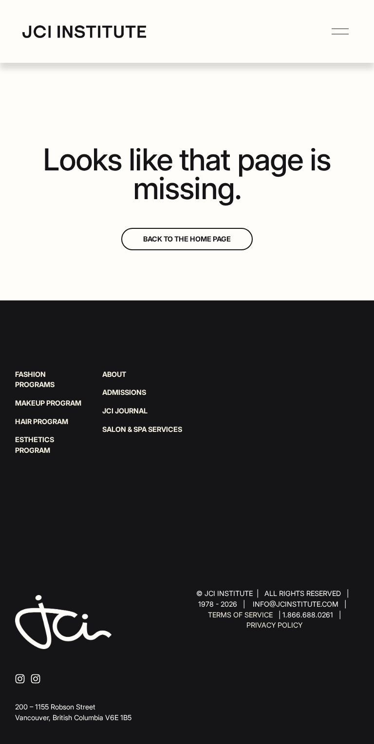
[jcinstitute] (35, 679)
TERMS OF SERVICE (240, 615)
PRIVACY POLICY (274, 625)
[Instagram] (20, 679)
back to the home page (187, 239)
